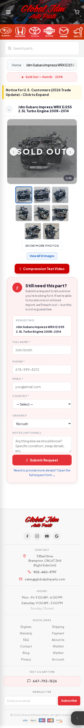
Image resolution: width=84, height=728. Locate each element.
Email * (17, 378)
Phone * (18, 361)
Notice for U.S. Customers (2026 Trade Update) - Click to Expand (38, 92)
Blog (26, 653)
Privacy (26, 659)
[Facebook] (27, 536)
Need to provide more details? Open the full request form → (42, 473)
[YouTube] (47, 536)
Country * (20, 395)
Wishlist (58, 646)
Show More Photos (42, 245)
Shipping (58, 627)
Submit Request (44, 460)
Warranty (26, 633)
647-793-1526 (45, 681)
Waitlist (58, 653)
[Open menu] (8, 12)
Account (58, 659)
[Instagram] (37, 536)
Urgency (19, 415)
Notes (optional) (26, 432)
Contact (26, 646)
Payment (58, 633)
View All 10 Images (42, 256)
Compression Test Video (44, 269)
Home (16, 65)
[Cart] (76, 12)
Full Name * (21, 341)
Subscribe (69, 700)
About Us (58, 640)
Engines (26, 627)
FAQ (26, 640)
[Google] (57, 536)
